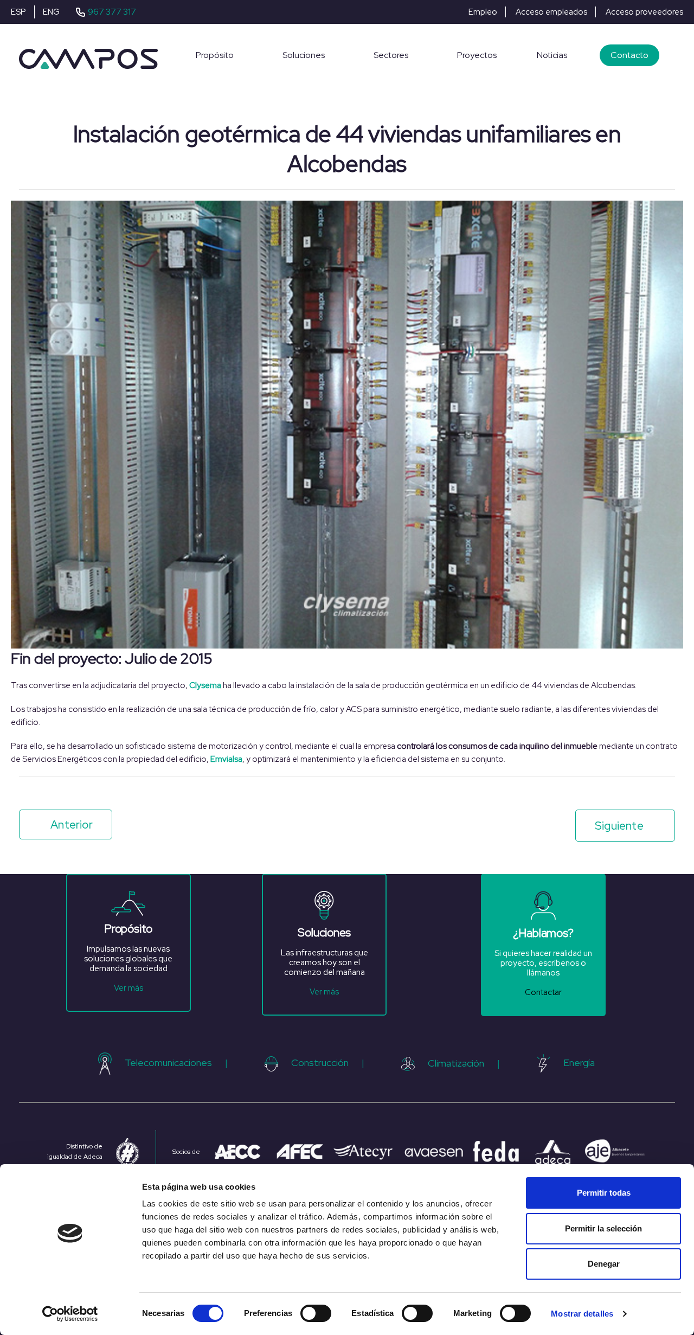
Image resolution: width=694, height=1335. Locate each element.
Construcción (320, 1062)
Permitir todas (604, 1192)
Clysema (205, 685)
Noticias (552, 55)
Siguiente (619, 825)
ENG (51, 12)
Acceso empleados (551, 12)
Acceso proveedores (644, 12)
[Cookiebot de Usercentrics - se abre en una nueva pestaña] (70, 1314)
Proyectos (477, 55)
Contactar (543, 992)
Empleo (482, 12)
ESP (18, 12)
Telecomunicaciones (168, 1062)
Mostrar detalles (582, 1313)
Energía (579, 1062)
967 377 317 (112, 11)
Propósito (215, 55)
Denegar (604, 1263)
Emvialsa (226, 759)
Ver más (128, 988)
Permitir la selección (603, 1228)
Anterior (71, 824)
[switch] (315, 1313)
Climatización (456, 1063)
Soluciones (303, 55)
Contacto (629, 55)
